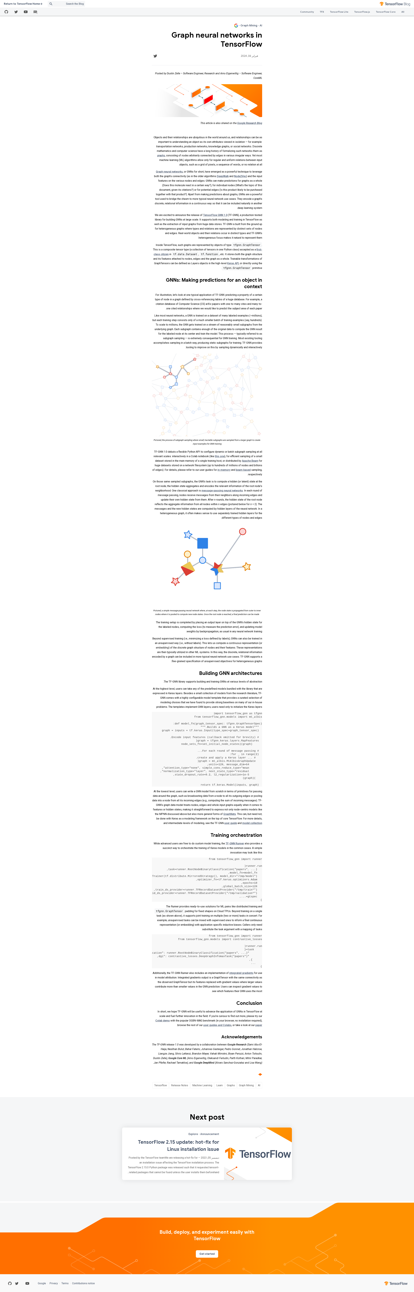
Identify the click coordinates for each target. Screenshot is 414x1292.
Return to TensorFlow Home (22, 4)
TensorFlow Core (386, 11)
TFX (322, 11)
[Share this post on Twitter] (155, 56)
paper (258, 1025)
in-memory (224, 469)
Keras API (233, 263)
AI (259, 1085)
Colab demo (162, 1020)
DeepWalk (223, 176)
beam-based (243, 469)
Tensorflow (160, 1085)
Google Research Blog (249, 123)
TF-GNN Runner (235, 843)
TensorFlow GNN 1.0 (215, 215)
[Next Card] (207, 1154)
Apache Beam (250, 460)
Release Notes (179, 1085)
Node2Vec (240, 176)
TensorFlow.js (362, 11)
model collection (252, 823)
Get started (207, 1254)
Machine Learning (202, 1085)
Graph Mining (246, 1085)
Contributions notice (83, 1283)
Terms (65, 1283)
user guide (230, 823)
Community (307, 11)
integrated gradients (241, 973)
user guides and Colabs (217, 1025)
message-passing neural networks (222, 490)
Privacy (54, 1283)
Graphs (231, 1085)
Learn (219, 1085)
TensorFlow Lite (339, 11)
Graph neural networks (169, 171)
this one (219, 456)
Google (42, 1283)
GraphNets (229, 814)
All (402, 11)
